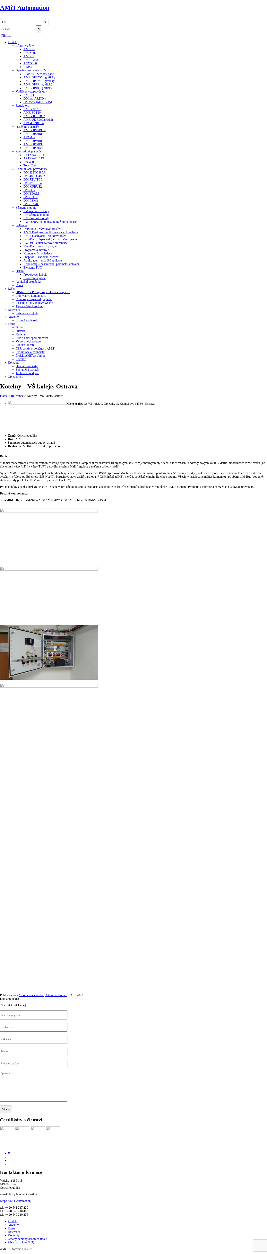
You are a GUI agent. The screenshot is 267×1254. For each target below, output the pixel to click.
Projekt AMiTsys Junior (30, 355)
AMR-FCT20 (32, 112)
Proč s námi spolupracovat (32, 338)
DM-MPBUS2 (32, 186)
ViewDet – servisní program (40, 246)
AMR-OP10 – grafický (37, 88)
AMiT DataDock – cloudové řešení (45, 235)
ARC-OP (29, 137)
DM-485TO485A (34, 176)
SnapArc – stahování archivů (41, 257)
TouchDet (29, 165)
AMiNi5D (29, 52)
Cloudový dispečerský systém (34, 299)
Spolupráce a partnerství (30, 352)
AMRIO (28, 95)
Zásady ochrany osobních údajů (27, 1239)
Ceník (19, 285)
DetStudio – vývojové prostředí (42, 228)
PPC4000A (30, 162)
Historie (20, 331)
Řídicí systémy (25, 45)
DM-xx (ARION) (34, 98)
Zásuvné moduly (26, 207)
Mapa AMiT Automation (15, 1201)
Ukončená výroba (34, 278)
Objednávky (15, 376)
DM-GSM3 (30, 200)
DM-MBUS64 (32, 183)
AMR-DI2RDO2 (34, 116)
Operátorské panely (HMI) (32, 70)
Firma (11, 323)
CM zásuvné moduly (36, 218)
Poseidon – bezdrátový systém (34, 302)
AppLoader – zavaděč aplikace (42, 260)
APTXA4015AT (33, 158)
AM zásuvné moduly (36, 214)
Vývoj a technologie (28, 341)
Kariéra (20, 334)
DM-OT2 (29, 190)
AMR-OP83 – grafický (37, 84)
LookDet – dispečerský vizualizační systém (50, 239)
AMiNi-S (29, 49)
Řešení (12, 288)
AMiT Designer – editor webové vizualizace (50, 232)
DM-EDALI (31, 193)
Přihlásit (6, 35)
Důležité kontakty (27, 366)
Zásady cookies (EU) (21, 1242)
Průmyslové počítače (28, 151)
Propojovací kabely (35, 274)
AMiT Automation (24, 7)
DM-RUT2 (30, 197)
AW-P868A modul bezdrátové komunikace (50, 221)
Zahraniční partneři (27, 369)
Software (21, 225)
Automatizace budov (31, 995)
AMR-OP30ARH (34, 147)
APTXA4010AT (33, 154)
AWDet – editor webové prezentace (45, 243)
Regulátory (22, 105)
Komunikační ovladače (37, 253)
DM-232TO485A (34, 172)
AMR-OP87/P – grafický (39, 81)
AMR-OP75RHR (34, 130)
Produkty (13, 42)
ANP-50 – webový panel (39, 74)
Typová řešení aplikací (29, 306)
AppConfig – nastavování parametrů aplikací (51, 264)
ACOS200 (30, 63)
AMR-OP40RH (33, 144)
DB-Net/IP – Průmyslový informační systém (43, 292)
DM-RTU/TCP (32, 179)
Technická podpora (27, 373)
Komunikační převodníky (31, 169)
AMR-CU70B (32, 109)
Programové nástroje (36, 250)
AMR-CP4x (31, 59)
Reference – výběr (27, 313)
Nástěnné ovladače (27, 126)
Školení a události (27, 320)
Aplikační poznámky (28, 281)
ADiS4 (27, 66)
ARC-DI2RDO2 (33, 123)
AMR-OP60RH (33, 140)
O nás (19, 327)
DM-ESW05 (31, 204)
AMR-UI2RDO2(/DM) (38, 119)
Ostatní (20, 271)
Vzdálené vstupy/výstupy (31, 91)
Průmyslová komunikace (31, 295)
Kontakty (13, 362)
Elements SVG (32, 267)
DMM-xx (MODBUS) (37, 102)
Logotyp (21, 359)
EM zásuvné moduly (36, 211)
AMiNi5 (28, 56)
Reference (14, 309)
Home (4, 395)
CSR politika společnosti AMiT (35, 348)
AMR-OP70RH (33, 133)
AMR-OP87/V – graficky (39, 77)
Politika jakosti (25, 345)
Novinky (13, 316)
